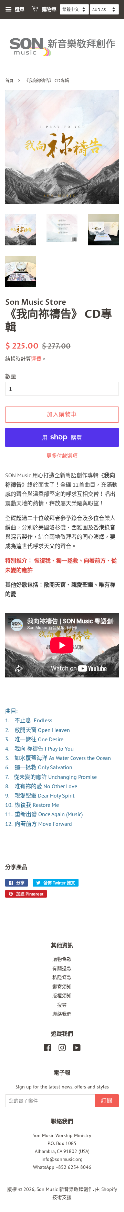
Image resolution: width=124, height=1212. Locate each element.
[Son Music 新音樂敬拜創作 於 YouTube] (77, 1049)
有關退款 (62, 968)
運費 (36, 358)
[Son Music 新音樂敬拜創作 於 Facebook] (47, 1049)
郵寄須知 (62, 987)
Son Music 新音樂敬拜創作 (65, 1189)
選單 (18, 9)
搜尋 (62, 1005)
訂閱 (107, 1101)
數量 (10, 376)
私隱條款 (62, 977)
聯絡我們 (62, 1014)
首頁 (9, 81)
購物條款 (62, 959)
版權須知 (62, 996)
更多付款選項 (62, 455)
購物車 (48, 9)
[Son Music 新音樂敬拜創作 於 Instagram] (62, 1049)
